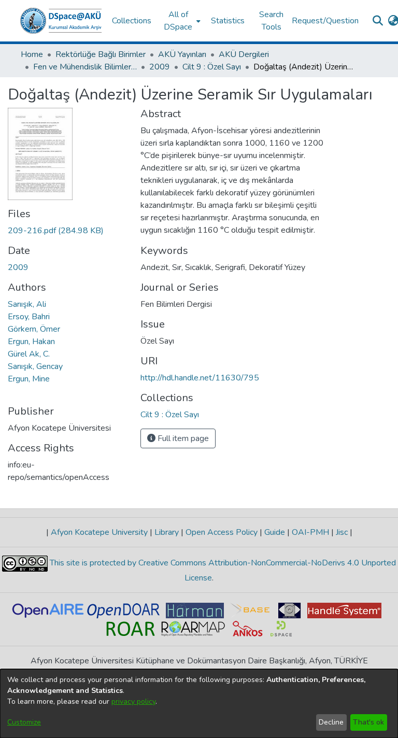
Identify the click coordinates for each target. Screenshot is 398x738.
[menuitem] (181, 20)
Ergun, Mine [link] (29, 379)
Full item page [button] (182, 438)
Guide (274, 532)
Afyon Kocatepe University (99, 532)
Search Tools (271, 21)
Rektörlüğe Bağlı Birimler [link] (100, 54)
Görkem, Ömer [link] (34, 329)
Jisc (342, 532)
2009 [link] (159, 67)
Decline (331, 722)
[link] (56, 230)
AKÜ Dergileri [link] (244, 54)
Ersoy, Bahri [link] (29, 316)
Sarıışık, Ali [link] (27, 304)
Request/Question (325, 20)
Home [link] (32, 54)
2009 (18, 267)
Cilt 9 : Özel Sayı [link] (211, 67)
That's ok (368, 722)
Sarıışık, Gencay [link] (35, 366)
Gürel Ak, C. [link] (29, 354)
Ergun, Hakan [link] (31, 341)
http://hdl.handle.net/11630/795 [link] (199, 378)
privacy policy (133, 701)
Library (166, 532)
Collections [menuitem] (131, 20)
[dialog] (199, 703)
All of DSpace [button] (178, 21)
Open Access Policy (221, 532)
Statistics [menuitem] (228, 20)
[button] (61, 21)
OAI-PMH (310, 532)
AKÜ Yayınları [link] (182, 54)
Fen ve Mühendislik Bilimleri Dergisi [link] (85, 67)
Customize (24, 722)
